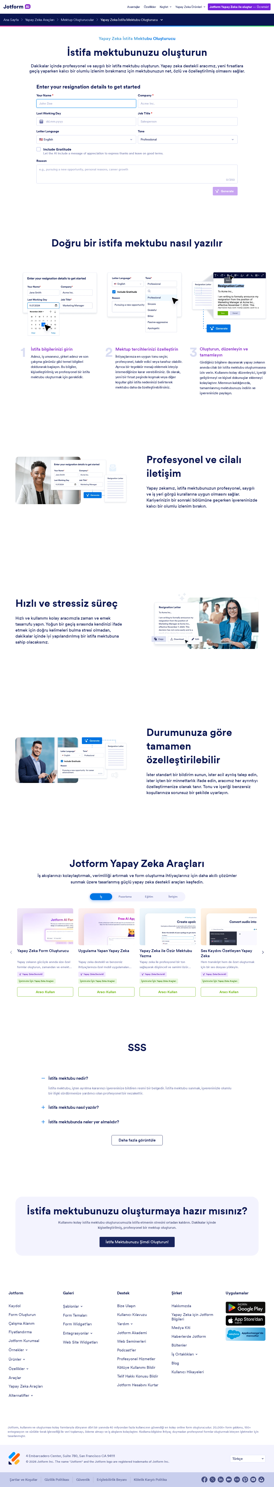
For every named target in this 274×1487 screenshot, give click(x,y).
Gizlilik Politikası (57, 1479)
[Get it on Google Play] (245, 1308)
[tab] (101, 896)
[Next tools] (263, 952)
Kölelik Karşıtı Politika (150, 1479)
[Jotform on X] (213, 1480)
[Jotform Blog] (237, 1480)
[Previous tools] (11, 952)
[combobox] (86, 139)
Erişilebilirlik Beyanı (112, 1479)
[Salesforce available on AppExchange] (245, 1334)
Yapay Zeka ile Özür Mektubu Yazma (166, 953)
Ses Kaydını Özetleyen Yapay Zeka (226, 953)
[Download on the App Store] (245, 1320)
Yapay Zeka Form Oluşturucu (43, 950)
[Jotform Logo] (17, 6)
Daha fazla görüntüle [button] (137, 1140)
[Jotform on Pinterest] (245, 1480)
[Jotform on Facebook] (204, 1480)
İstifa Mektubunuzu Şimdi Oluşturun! (137, 1241)
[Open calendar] (40, 121)
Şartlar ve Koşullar (23, 1479)
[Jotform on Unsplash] (261, 1480)
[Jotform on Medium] (229, 1480)
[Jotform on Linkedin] (221, 1480)
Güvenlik (83, 1479)
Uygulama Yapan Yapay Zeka (103, 950)
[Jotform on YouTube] (253, 1480)
